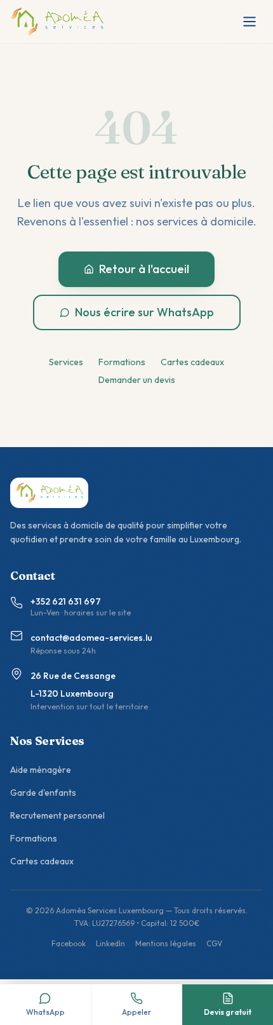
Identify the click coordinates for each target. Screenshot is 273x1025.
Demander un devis (136, 379)
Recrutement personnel (57, 815)
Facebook (68, 943)
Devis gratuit (227, 1012)
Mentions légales (165, 943)
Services (66, 362)
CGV (214, 943)
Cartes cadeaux (192, 362)
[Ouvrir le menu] (249, 21)
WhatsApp (45, 1012)
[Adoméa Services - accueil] (56, 22)
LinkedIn (110, 943)
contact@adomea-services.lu (91, 637)
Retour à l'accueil (144, 269)
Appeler (136, 1012)
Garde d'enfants (43, 792)
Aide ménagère (40, 769)
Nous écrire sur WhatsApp (144, 312)
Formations (121, 362)
